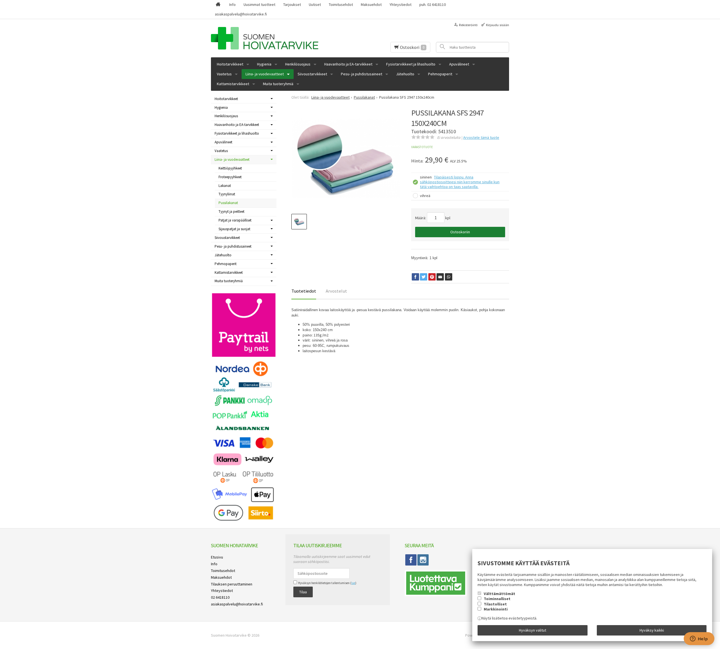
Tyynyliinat (227, 194)
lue (353, 583)
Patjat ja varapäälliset (235, 220)
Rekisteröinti (468, 25)
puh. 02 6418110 (432, 4)
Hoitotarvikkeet (230, 64)
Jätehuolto (405, 73)
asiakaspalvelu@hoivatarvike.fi (241, 14)
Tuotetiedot (303, 291)
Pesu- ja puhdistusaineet (361, 73)
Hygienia (264, 64)
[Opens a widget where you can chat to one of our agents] (698, 639)
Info (232, 4)
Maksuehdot (371, 4)
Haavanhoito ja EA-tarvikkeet (348, 64)
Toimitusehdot (341, 4)
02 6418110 (220, 597)
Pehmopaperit (440, 73)
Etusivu (217, 557)
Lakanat (225, 185)
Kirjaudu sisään (497, 25)
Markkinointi (496, 609)
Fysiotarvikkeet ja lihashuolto (410, 64)
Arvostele (481, 137)
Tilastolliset (495, 604)
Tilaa (303, 591)
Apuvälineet (459, 64)
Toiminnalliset (497, 598)
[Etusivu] (218, 5)
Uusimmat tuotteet (259, 4)
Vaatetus (224, 73)
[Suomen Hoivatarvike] (278, 38)
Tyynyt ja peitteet (231, 211)
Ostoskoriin (460, 231)
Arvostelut (336, 291)
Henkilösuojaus (297, 64)
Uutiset (315, 4)
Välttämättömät (499, 593)
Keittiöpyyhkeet (230, 168)
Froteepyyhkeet (230, 177)
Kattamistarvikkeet (233, 83)
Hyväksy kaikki (652, 630)
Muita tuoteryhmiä (278, 83)
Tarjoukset (292, 4)
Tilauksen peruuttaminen (231, 584)
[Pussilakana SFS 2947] (346, 158)
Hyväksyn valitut (532, 630)
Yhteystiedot (400, 4)
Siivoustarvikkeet (312, 73)
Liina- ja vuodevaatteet (265, 73)
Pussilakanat (228, 202)
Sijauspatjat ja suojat (234, 229)
